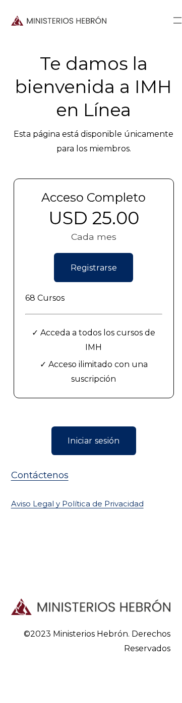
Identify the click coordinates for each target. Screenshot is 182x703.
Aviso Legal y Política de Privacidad (77, 503)
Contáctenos (40, 475)
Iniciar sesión (93, 441)
